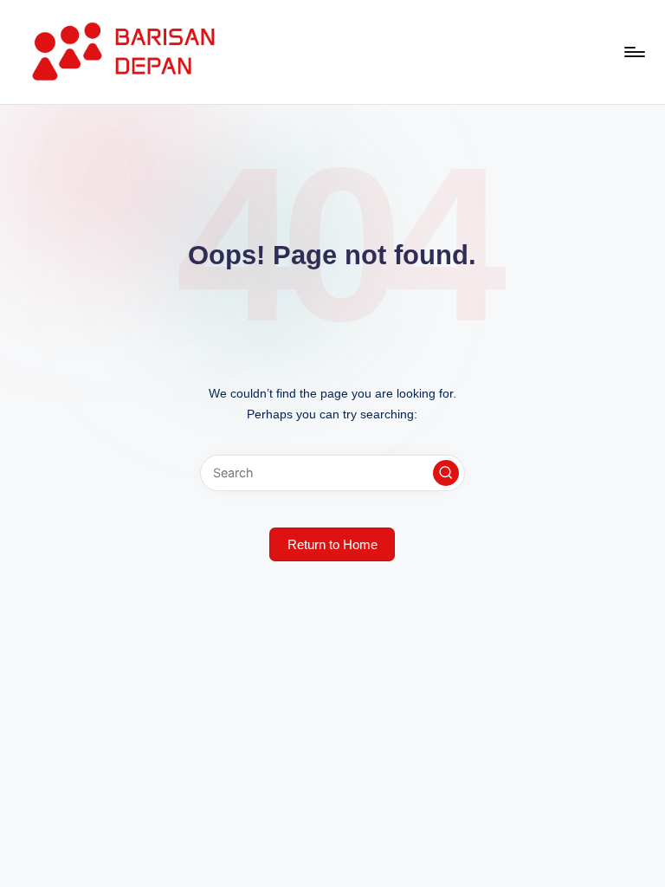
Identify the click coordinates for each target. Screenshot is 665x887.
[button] (446, 473)
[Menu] (633, 52)
